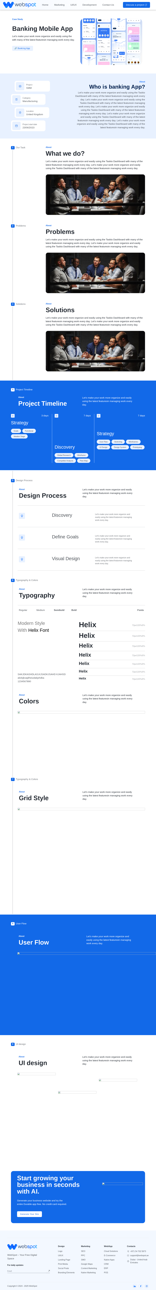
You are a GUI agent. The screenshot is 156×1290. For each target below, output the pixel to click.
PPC (83, 1255)
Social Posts (63, 1268)
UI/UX (73, 5)
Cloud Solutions (111, 1251)
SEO (83, 1251)
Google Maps (87, 1264)
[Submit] (48, 1271)
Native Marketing (88, 1273)
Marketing (59, 5)
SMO (83, 1260)
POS (106, 1273)
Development (90, 5)
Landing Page (64, 1260)
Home (45, 5)
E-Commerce (109, 1255)
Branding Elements (66, 1273)
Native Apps (109, 1260)
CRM (106, 1264)
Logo (60, 1251)
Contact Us (108, 5)
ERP (106, 1268)
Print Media (63, 1264)
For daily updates (15, 1265)
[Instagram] (147, 1286)
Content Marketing (89, 1268)
